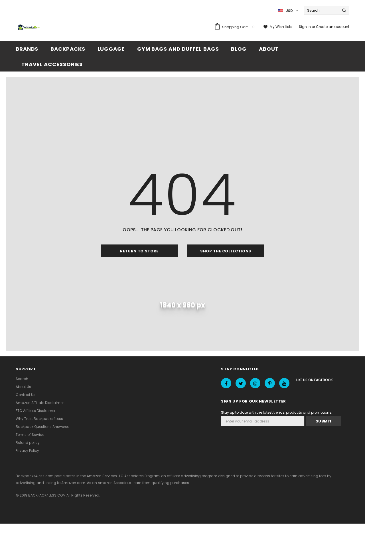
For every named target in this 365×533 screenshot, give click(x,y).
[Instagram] (255, 383)
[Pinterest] (270, 383)
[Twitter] (241, 383)
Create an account (332, 26)
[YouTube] (284, 383)
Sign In (305, 26)
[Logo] (29, 27)
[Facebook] (226, 383)
